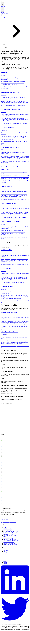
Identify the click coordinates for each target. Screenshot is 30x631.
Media (4, 554)
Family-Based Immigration (9, 543)
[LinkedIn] (15, 593)
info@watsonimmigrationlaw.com (8, 522)
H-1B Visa (5, 527)
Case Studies (6, 552)
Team (2, 6)
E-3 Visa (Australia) (8, 538)
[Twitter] (15, 622)
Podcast (5, 559)
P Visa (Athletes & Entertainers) (10, 540)
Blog (4, 6)
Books (4, 561)
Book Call (3, 399)
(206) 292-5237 (4, 13)
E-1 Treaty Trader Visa (8, 542)
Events (5, 562)
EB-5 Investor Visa (7, 529)
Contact (2, 12)
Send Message (11, 399)
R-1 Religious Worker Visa (9, 539)
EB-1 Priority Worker (8, 534)
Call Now (18, 399)
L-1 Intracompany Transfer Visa (10, 532)
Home (4, 17)
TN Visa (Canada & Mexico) (10, 536)
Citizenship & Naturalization (10, 544)
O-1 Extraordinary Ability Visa (10, 531)
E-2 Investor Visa (7, 530)
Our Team (5, 550)
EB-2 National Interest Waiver (10, 535)
